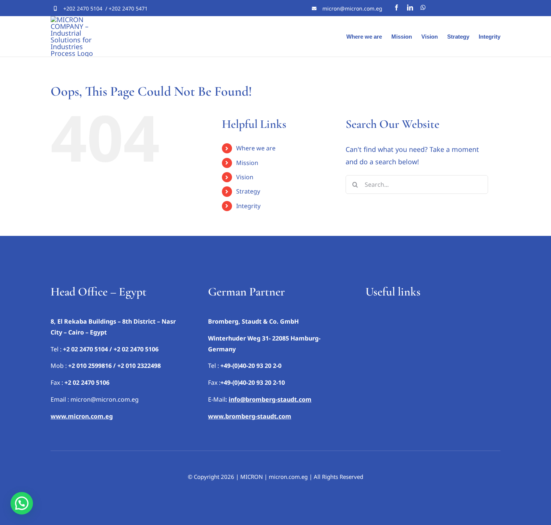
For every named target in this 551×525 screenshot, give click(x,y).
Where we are (256, 148)
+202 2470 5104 (82, 8)
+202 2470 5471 (128, 8)
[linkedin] (410, 7)
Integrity (248, 206)
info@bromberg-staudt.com (270, 399)
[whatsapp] (423, 7)
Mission (247, 163)
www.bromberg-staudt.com (249, 416)
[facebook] (397, 7)
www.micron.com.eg (82, 416)
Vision (244, 177)
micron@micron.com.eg (352, 8)
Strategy (248, 191)
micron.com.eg (288, 476)
